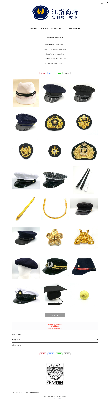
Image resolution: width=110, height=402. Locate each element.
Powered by (53, 399)
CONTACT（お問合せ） (57, 28)
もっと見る (55, 315)
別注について (44, 28)
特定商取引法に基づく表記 (32, 392)
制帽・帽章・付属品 (17, 340)
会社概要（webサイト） (73, 28)
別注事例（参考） (16, 345)
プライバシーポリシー (18, 392)
